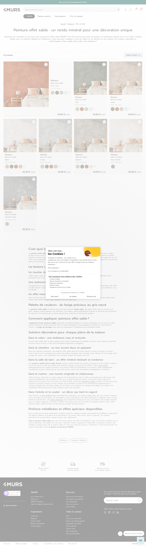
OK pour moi (91, 296)
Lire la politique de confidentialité (58, 271)
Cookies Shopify (55, 279)
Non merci (54, 296)
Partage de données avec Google (60, 287)
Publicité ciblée (54, 285)
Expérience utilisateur (56, 283)
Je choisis (73, 296)
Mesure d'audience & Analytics (59, 281)
